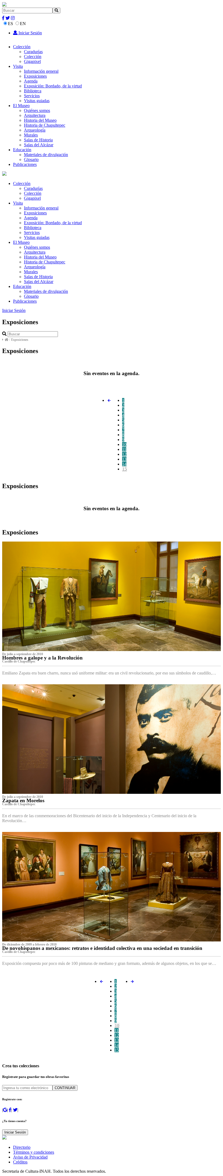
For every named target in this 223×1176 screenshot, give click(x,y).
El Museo (21, 105)
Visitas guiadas (36, 100)
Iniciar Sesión (29, 33)
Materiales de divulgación (46, 154)
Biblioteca (32, 91)
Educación (22, 149)
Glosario (31, 159)
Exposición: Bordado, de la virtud (53, 86)
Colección (21, 46)
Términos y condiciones (33, 1152)
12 (124, 454)
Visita (18, 66)
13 (124, 459)
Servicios (32, 95)
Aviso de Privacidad (30, 1157)
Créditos (20, 1162)
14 (124, 464)
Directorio (21, 1147)
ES (10, 23)
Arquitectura (34, 115)
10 (124, 444)
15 (124, 469)
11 (124, 449)
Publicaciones (25, 164)
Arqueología (34, 130)
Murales (31, 135)
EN (23, 23)
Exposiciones (35, 76)
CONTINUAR (65, 1088)
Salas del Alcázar (38, 144)
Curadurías (33, 51)
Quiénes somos (37, 110)
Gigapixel (32, 61)
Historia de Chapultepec (44, 125)
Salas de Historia (38, 140)
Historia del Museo (40, 120)
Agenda (31, 81)
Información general (41, 71)
